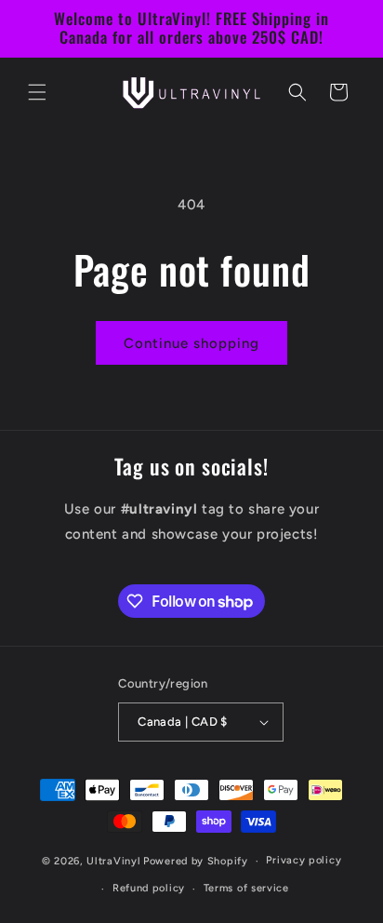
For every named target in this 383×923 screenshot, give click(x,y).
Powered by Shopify (195, 861)
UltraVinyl (113, 861)
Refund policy (148, 888)
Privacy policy (303, 860)
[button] (37, 92)
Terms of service (246, 888)
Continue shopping (191, 343)
